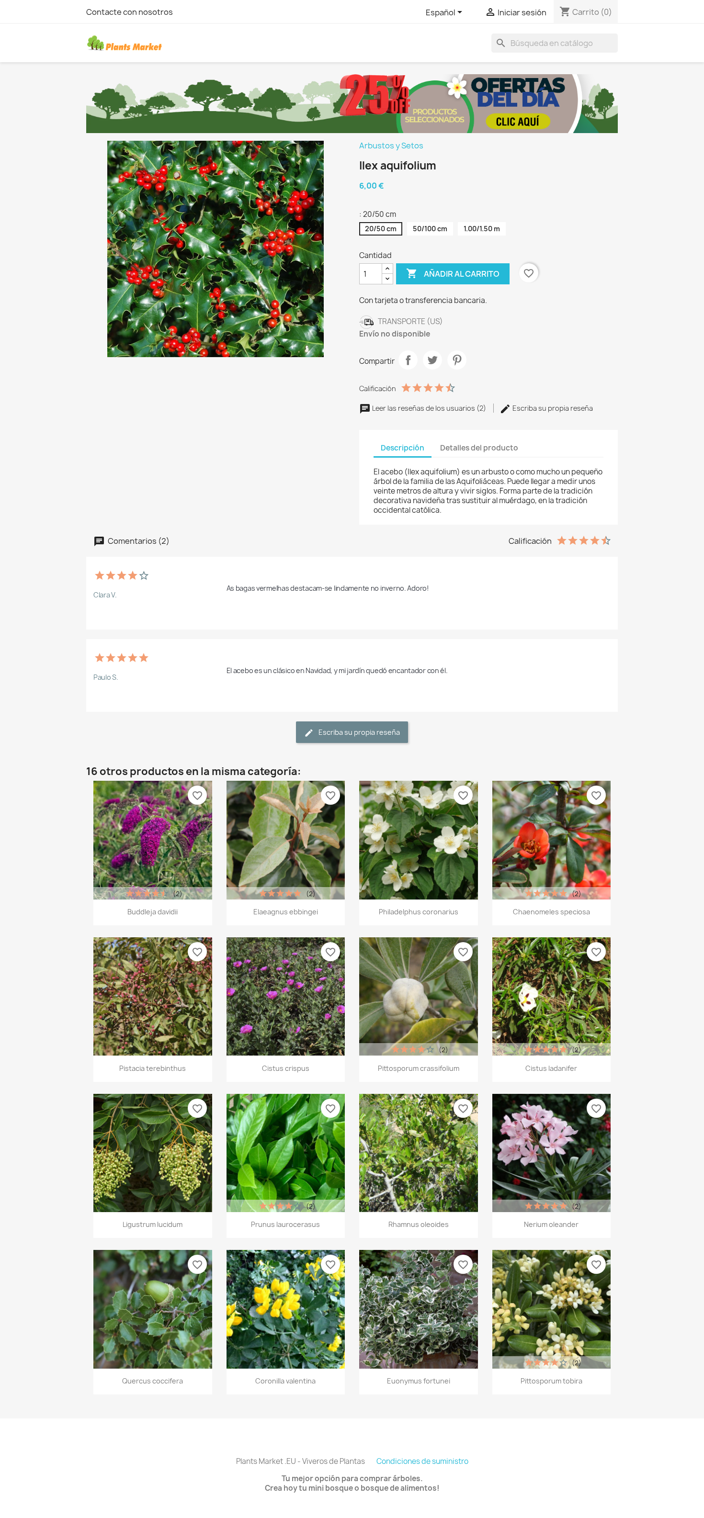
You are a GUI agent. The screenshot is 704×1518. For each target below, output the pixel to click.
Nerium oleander (551, 1224)
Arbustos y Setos (391, 145)
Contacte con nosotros (129, 12)
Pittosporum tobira (551, 1380)
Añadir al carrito (453, 273)
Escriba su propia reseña (552, 408)
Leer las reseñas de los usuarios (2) (429, 408)
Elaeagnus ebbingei (285, 911)
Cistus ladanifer (551, 1068)
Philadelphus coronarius (418, 911)
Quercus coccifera (152, 1380)
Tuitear (432, 360)
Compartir (408, 360)
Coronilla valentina (285, 1380)
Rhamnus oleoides (418, 1224)
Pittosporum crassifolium (418, 1068)
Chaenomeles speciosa (551, 911)
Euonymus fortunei (418, 1380)
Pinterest (456, 360)
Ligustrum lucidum (152, 1224)
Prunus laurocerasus (285, 1224)
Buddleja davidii (152, 911)
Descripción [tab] (402, 448)
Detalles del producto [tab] (479, 448)
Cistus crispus (285, 1068)
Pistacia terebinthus (152, 1068)
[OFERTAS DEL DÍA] (352, 103)
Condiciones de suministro (422, 1461)
